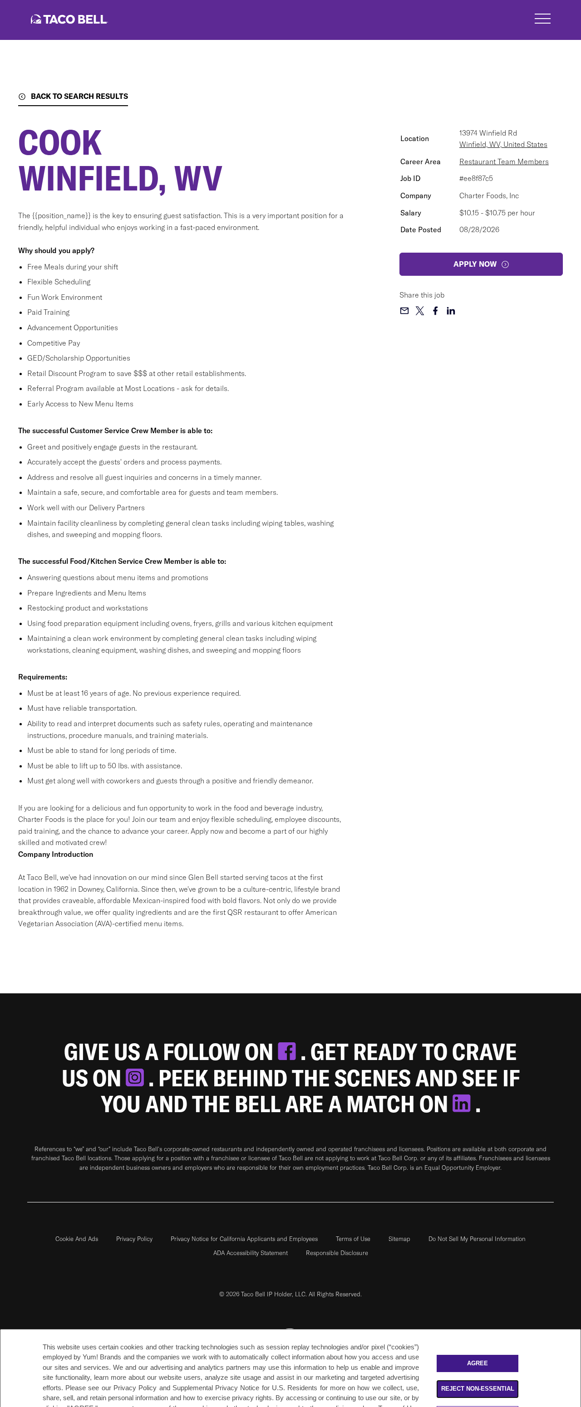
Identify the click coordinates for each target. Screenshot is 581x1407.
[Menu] (543, 20)
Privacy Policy (134, 1238)
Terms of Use (353, 1238)
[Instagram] (137, 1078)
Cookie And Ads (76, 1238)
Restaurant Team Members (504, 161)
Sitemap (399, 1238)
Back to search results (79, 96)
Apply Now (475, 264)
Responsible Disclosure (337, 1252)
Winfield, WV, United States (503, 144)
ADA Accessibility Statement (250, 1252)
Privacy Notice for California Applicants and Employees (244, 1238)
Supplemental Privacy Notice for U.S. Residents (244, 1388)
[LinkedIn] (464, 1103)
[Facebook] (289, 1051)
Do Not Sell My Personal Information (477, 1238)
